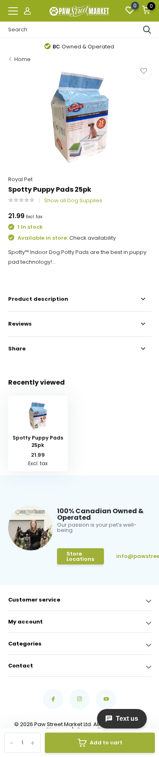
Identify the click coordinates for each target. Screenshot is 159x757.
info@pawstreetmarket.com (133, 556)
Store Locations (80, 556)
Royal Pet (20, 179)
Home (22, 59)
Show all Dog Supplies (73, 200)
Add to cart (106, 742)
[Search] (147, 30)
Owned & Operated (83, 46)
